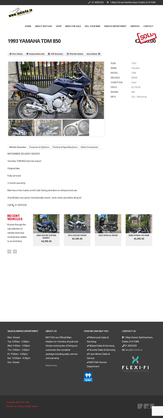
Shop (59, 26)
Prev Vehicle (17, 54)
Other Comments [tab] (89, 147)
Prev (9, 252)
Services (135, 26)
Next (15, 252)
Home (28, 26)
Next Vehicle (92, 54)
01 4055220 (97, 2)
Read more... (52, 365)
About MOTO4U (43, 26)
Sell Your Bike (92, 26)
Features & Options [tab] (39, 147)
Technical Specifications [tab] (65, 147)
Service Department (115, 26)
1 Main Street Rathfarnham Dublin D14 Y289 (133, 2)
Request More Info (36, 54)
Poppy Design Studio (28, 406)
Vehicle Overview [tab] (17, 147)
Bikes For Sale (73, 26)
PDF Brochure (57, 54)
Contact (148, 26)
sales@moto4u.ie (133, 350)
